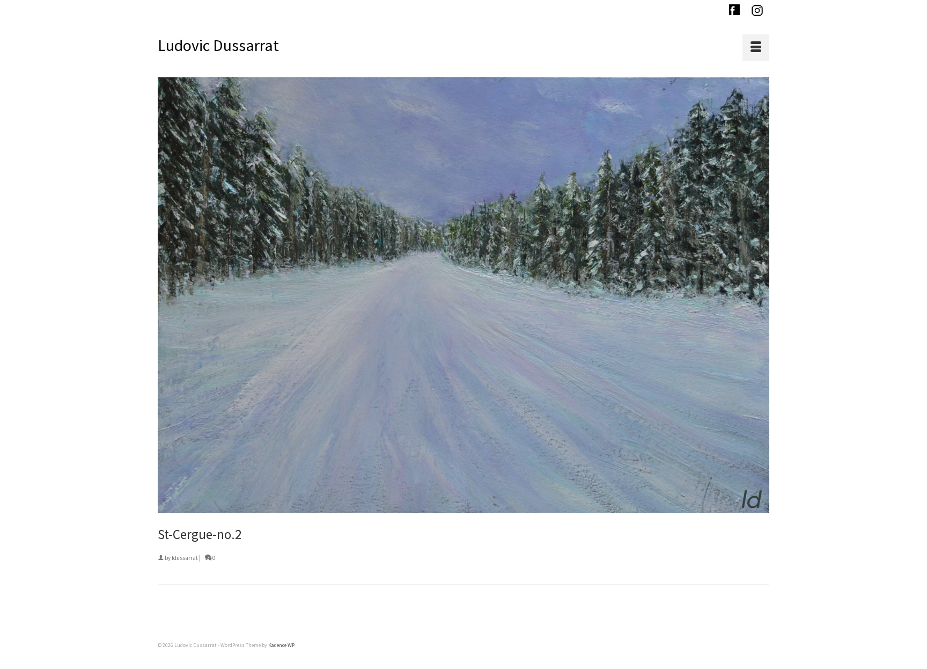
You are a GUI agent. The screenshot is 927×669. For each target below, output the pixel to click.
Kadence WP (281, 645)
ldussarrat (185, 558)
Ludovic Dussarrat (218, 45)
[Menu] (755, 47)
